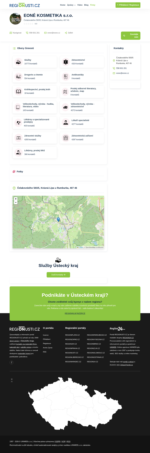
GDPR (57, 441)
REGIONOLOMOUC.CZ (96, 353)
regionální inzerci (24, 353)
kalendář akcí (15, 347)
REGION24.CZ (92, 362)
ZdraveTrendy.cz (126, 365)
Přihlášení (46, 339)
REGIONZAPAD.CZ (72, 339)
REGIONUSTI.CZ (71, 353)
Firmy (92, 5)
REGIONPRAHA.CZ (72, 348)
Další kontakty (57, 275)
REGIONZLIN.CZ (93, 348)
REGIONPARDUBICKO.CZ (97, 335)
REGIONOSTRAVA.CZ (95, 357)
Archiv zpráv (47, 348)
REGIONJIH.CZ (71, 344)
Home (62, 5)
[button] (58, 219)
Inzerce (46, 335)
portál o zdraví (128, 362)
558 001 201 (121, 68)
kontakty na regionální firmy (26, 344)
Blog (86, 5)
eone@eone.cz (122, 73)
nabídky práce (26, 347)
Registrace (134, 5)
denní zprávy (14, 341)
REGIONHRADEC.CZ (73, 362)
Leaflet (80, 247)
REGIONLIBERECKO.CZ (74, 357)
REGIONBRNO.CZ (94, 344)
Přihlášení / (124, 5)
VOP (63, 441)
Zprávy (70, 5)
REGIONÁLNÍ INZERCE (75, 313)
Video (79, 5)
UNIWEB (113, 347)
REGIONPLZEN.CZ (72, 335)
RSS (44, 352)
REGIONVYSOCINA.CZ (96, 339)
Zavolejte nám (134, 35)
